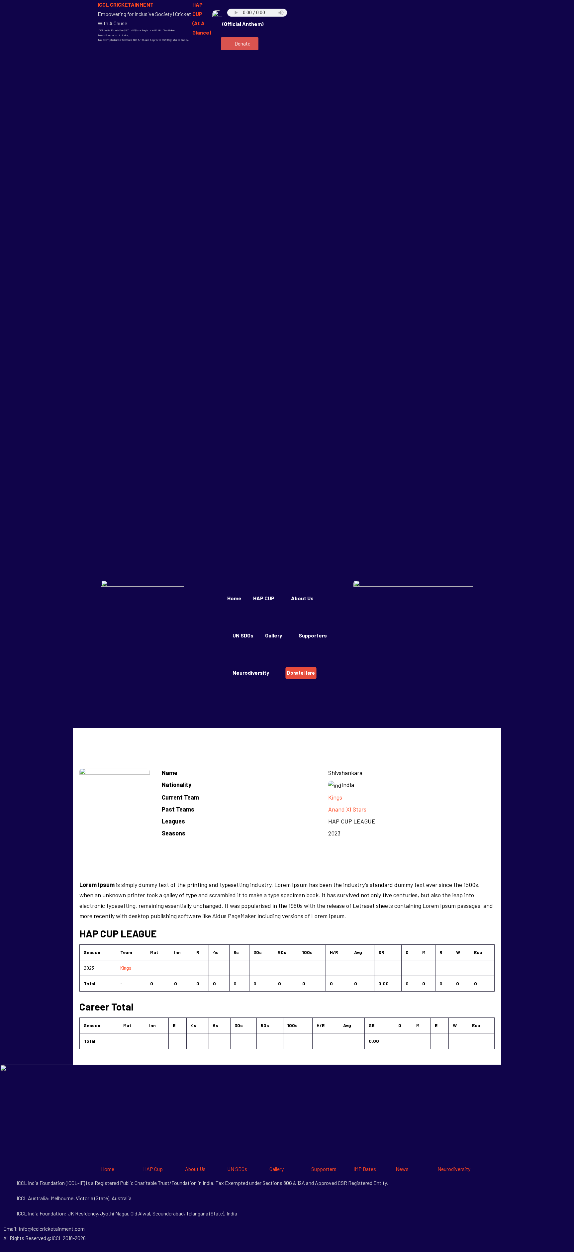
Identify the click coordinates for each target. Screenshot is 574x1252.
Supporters (313, 635)
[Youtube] (442, 8)
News (402, 1169)
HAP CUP (263, 598)
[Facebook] (390, 8)
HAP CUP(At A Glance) (201, 18)
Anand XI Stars (347, 809)
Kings (335, 797)
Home (234, 598)
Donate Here (301, 673)
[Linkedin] (460, 8)
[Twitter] (425, 8)
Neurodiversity (251, 672)
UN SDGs (243, 635)
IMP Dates (364, 1169)
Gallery (276, 1169)
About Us (302, 598)
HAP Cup (153, 1169)
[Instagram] (390, 27)
